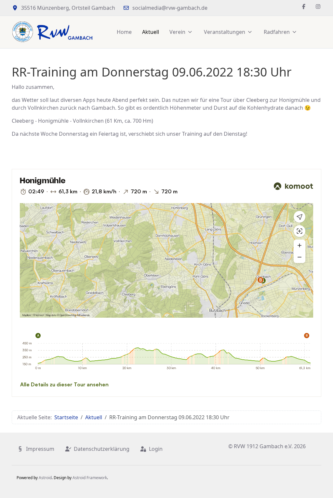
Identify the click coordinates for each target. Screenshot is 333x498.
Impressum (40, 448)
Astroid (45, 477)
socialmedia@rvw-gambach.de (169, 7)
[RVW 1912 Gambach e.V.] (52, 32)
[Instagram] (318, 6)
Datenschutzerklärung (101, 448)
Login (156, 448)
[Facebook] (303, 6)
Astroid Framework (90, 477)
